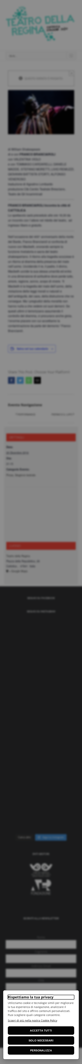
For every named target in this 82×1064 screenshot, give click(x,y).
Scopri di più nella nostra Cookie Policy (32, 1020)
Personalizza (41, 1050)
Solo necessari (41, 1040)
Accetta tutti (41, 1030)
